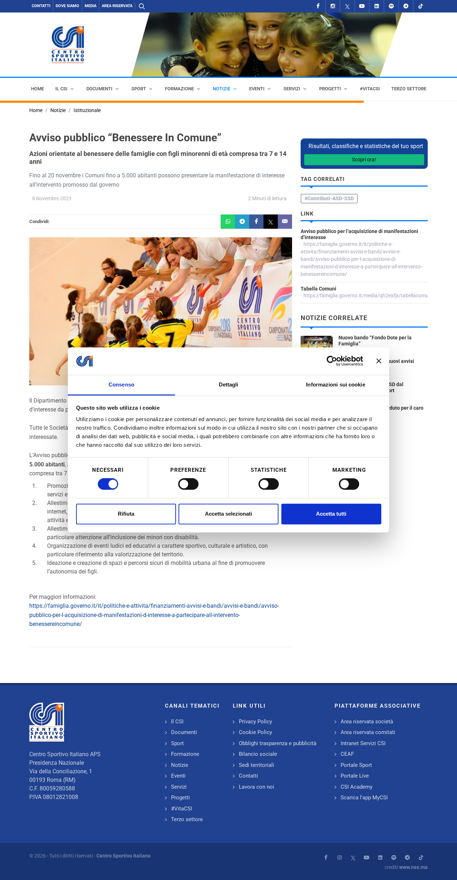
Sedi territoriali (256, 765)
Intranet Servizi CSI (363, 743)
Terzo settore (187, 819)
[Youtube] (362, 6)
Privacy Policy (255, 721)
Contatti (41, 6)
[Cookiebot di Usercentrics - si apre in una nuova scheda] (332, 361)
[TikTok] (420, 6)
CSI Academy (356, 787)
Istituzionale (87, 110)
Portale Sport (356, 765)
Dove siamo (67, 6)
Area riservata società (367, 721)
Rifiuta (126, 514)
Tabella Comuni (318, 289)
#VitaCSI (181, 808)
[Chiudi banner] (378, 361)
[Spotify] (391, 6)
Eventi (178, 776)
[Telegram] (406, 6)
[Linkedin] (377, 6)
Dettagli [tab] (228, 384)
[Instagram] (333, 6)
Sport (177, 743)
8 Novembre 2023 (51, 198)
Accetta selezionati (228, 514)
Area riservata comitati (368, 732)
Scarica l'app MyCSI (364, 797)
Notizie (58, 110)
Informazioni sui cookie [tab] (335, 384)
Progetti (180, 797)
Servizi (179, 787)
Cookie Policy (255, 732)
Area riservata (117, 6)
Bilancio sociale (258, 754)
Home (35, 110)
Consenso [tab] (121, 384)
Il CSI (177, 721)
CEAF (347, 754)
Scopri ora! (364, 159)
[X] (347, 6)
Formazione (185, 754)
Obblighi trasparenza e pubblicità (277, 743)
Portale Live (355, 776)
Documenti (184, 732)
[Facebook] (318, 6)
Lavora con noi (256, 787)
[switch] (188, 484)
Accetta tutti (331, 514)
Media (90, 6)
